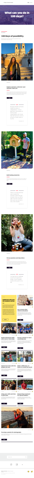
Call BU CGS (28, 471)
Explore (5, 319)
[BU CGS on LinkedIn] (23, 464)
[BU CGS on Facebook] (17, 464)
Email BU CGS (32, 471)
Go (4, 403)
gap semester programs (9, 313)
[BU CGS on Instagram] (11, 464)
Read (9, 97)
